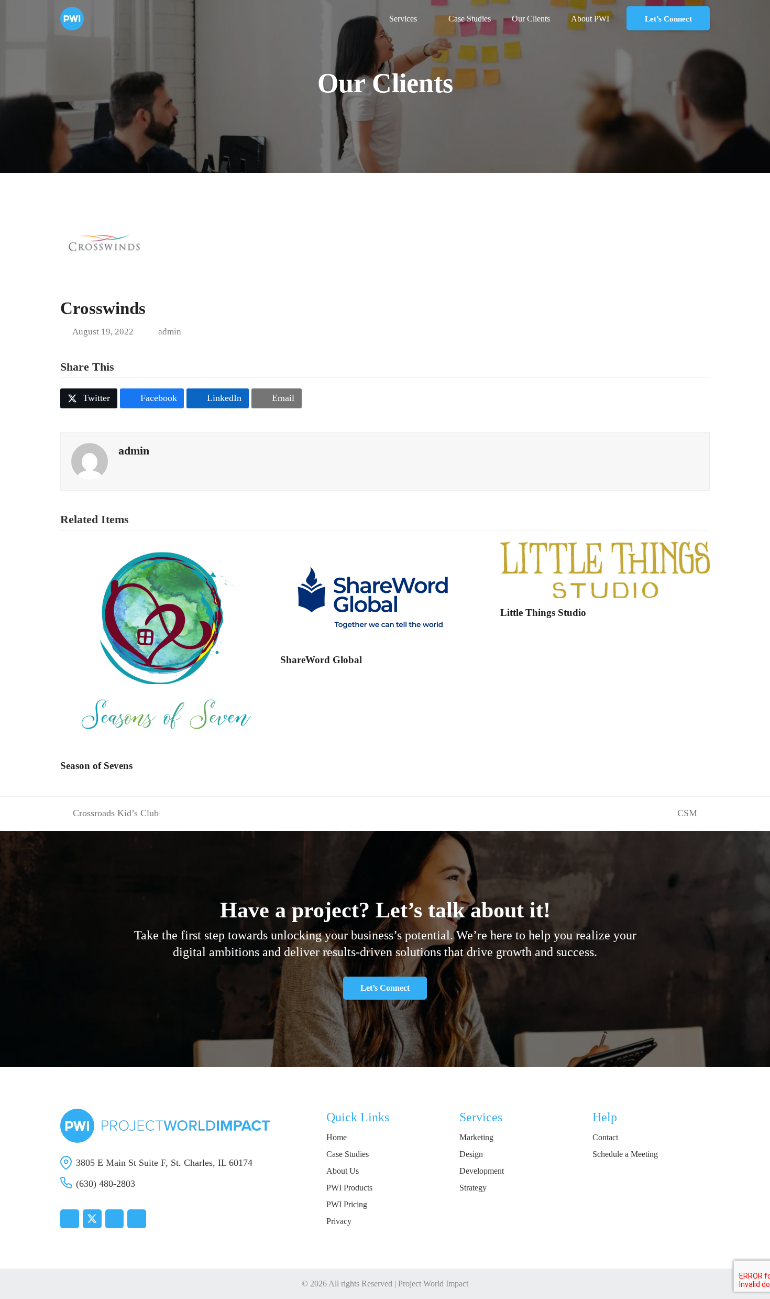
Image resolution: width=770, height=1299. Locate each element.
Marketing (476, 1137)
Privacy (338, 1221)
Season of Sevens (96, 765)
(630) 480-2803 (105, 1183)
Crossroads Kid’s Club (109, 814)
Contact (605, 1137)
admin (169, 332)
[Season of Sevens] (165, 645)
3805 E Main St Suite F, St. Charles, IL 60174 (164, 1162)
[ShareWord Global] (374, 592)
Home (336, 1137)
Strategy (473, 1187)
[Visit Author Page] (89, 460)
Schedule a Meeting (625, 1154)
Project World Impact (433, 1283)
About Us (342, 1170)
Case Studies (347, 1154)
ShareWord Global (321, 659)
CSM (687, 814)
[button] (88, 398)
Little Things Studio (543, 612)
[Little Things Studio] (605, 569)
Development (481, 1170)
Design (471, 1154)
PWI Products (349, 1187)
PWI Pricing (346, 1204)
